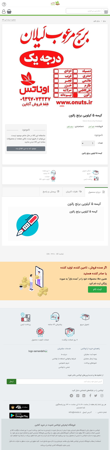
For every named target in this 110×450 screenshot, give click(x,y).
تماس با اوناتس (64, 367)
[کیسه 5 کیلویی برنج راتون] (55, 66)
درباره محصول (94, 192)
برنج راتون (96, 21)
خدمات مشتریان (64, 348)
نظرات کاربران (72, 192)
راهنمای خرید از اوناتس (90, 348)
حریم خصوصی (64, 363)
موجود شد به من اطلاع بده (26, 148)
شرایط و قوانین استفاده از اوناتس (64, 358)
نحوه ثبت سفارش (90, 354)
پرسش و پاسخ (49, 192)
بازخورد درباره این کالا (9, 19)
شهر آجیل (91, 126)
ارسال (11, 381)
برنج (104, 21)
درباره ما (64, 354)
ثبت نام (97, 289)
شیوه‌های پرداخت (90, 363)
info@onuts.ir (75, 412)
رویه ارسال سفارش (90, 358)
